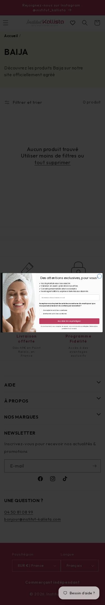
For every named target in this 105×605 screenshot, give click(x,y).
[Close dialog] (99, 276)
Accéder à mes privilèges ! (69, 321)
